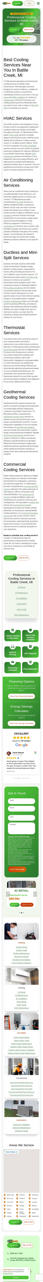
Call (29, 3)
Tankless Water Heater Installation (21, 1050)
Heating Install (21, 950)
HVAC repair (14, 135)
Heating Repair (21, 947)
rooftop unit (34, 502)
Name (12, 800)
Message (13, 824)
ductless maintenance (12, 301)
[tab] (19, 912)
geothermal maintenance (14, 435)
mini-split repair (32, 277)
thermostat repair (11, 350)
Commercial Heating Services (21, 1083)
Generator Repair (21, 1131)
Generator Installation (21, 1125)
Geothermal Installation (22, 960)
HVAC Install (21, 609)
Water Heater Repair (21, 1037)
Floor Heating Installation (21, 963)
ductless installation (15, 288)
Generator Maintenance (21, 1128)
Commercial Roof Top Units (21, 1089)
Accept (15, 1277)
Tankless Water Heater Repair (21, 1047)
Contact (17, 3)
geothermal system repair (14, 417)
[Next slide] (35, 894)
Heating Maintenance (21, 953)
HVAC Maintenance (21, 615)
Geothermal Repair (21, 957)
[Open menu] (38, 3)
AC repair (19, 202)
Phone (12, 807)
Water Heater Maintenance (21, 1044)
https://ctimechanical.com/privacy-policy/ (19, 864)
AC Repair (21, 587)
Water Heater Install (21, 1041)
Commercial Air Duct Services (21, 1095)
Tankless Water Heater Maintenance (21, 1053)
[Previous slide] (8, 894)
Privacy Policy (8, 1273)
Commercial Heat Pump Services (21, 1092)
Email (12, 817)
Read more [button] (8, 771)
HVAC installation (19, 97)
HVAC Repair (21, 604)
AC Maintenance (21, 593)
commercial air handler (22, 505)
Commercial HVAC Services (21, 1086)
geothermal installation (25, 427)
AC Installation (21, 598)
